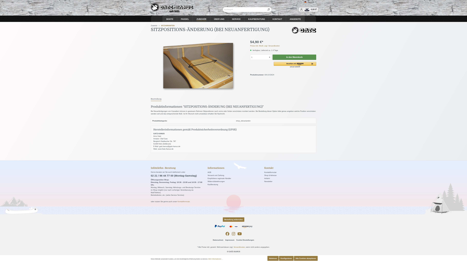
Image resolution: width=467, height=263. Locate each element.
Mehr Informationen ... (215, 259)
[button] (295, 65)
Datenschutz (218, 240)
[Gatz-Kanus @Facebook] (227, 233)
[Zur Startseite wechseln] (172, 8)
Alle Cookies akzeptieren (306, 258)
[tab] (156, 99)
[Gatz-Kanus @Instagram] (233, 233)
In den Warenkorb (294, 57)
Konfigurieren (286, 258)
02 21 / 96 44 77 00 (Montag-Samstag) (174, 175)
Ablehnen (273, 258)
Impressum (229, 240)
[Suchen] (268, 9)
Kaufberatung (213, 184)
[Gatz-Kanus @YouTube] (239, 233)
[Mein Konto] (301, 9)
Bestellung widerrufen (233, 220)
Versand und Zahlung (216, 175)
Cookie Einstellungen (245, 240)
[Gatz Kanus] (304, 30)
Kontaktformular (184, 201)
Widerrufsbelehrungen (216, 181)
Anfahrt (267, 178)
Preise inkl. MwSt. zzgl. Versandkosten (265, 46)
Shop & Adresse (270, 175)
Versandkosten (239, 247)
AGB (209, 172)
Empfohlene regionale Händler (219, 178)
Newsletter (268, 181)
